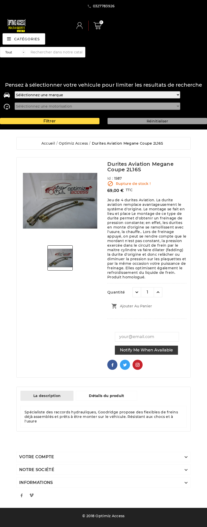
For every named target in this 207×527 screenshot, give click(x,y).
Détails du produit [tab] (106, 395)
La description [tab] (47, 395)
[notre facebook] (21, 495)
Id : (110, 178)
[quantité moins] (137, 292)
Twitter (125, 365)
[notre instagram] (32, 495)
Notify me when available (146, 350)
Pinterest (138, 365)
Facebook (112, 365)
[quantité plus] (158, 292)
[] (81, 26)
